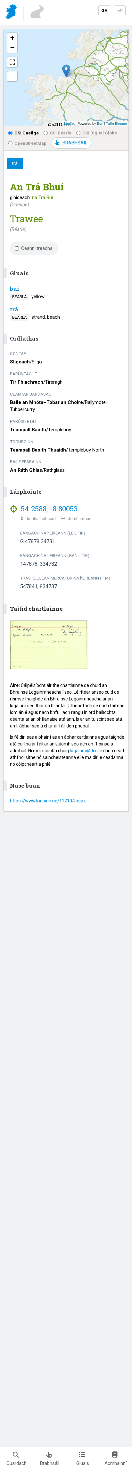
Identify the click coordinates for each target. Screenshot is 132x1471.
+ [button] (12, 38)
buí (14, 288)
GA (104, 10)
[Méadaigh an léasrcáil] (12, 62)
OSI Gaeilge (26, 132)
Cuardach (16, 1463)
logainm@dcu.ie (86, 750)
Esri (100, 123)
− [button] (12, 48)
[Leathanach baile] (11, 12)
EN (120, 10)
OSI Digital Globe (99, 132)
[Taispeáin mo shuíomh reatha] (12, 76)
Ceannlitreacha (37, 248)
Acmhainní (115, 1463)
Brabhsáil (49, 1463)
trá (14, 309)
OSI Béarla (60, 132)
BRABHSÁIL (74, 143)
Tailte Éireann (116, 123)
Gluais (82, 1463)
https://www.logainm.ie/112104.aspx (48, 801)
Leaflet (69, 123)
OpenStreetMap (30, 143)
